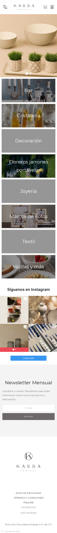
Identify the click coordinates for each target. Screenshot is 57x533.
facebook (28, 507)
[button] (8, 7)
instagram (29, 512)
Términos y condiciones (28, 498)
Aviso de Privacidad (28, 493)
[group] (28, 45)
